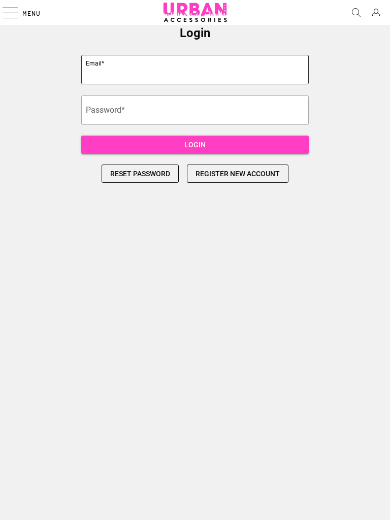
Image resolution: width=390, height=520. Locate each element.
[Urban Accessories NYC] (195, 12)
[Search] (358, 12)
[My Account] (378, 12)
